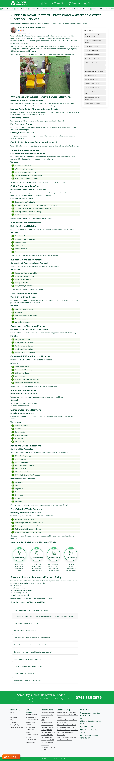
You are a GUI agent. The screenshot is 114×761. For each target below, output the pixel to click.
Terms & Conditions (16, 727)
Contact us (13, 715)
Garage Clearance (31, 742)
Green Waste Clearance (81, 9)
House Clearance (7, 9)
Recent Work (14, 717)
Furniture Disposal (36, 9)
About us (13, 712)
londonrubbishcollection (19, 24)
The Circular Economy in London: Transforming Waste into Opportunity (67, 732)
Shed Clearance (31, 740)
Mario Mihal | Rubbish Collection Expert (32, 27)
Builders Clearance (52, 9)
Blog (11, 720)
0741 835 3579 (89, 697)
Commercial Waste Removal (101, 9)
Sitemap (13, 722)
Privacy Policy (14, 725)
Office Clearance (21, 9)
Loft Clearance (65, 9)
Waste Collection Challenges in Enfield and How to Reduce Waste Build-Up (67, 714)
